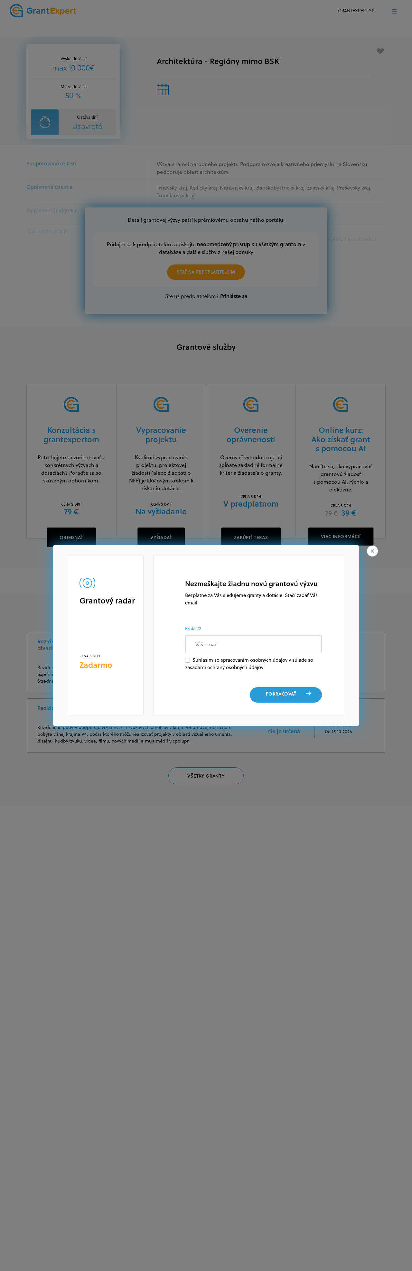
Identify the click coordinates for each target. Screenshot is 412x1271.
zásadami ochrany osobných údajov (224, 667)
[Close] (372, 551)
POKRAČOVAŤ (281, 693)
